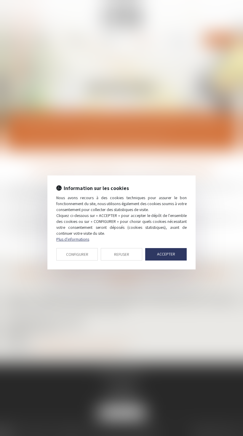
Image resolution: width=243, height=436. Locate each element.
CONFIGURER (77, 254)
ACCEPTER (166, 254)
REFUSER (121, 254)
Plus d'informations (72, 239)
